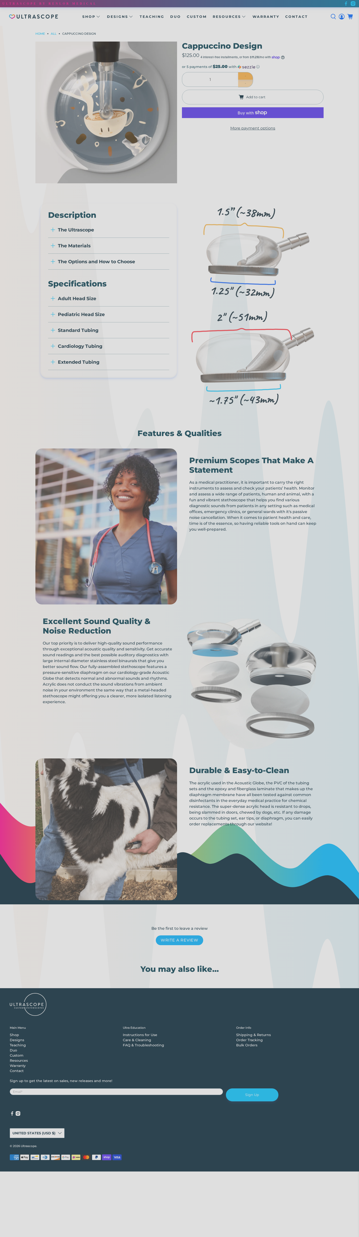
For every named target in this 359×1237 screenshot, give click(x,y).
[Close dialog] (219, 562)
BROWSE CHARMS (179, 666)
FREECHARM (179, 598)
